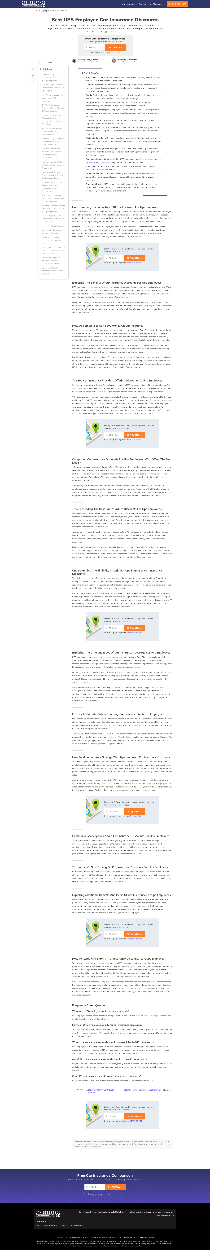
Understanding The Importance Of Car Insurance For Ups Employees (53, 77)
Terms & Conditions (142, 1237)
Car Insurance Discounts (57, 11)
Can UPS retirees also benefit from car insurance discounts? (52, 271)
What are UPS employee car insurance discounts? (53, 231)
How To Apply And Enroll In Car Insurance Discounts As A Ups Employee (53, 219)
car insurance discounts (97, 162)
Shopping (157, 4)
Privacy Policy (129, 1237)
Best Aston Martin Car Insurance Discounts (101, 1091)
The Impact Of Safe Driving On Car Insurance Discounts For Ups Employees (53, 198)
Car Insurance (128, 4)
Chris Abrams (132, 60)
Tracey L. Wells (92, 60)
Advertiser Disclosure (45, 62)
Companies (144, 4)
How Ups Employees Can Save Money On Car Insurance (52, 98)
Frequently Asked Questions (53, 226)
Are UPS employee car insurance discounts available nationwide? (51, 261)
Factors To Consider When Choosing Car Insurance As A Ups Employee (53, 165)
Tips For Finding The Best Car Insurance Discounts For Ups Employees (53, 131)
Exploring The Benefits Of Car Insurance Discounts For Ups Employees (53, 88)
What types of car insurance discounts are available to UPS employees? (53, 250)
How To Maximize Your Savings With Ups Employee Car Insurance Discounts (53, 175)
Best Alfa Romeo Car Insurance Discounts (143, 1090)
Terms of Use (115, 52)
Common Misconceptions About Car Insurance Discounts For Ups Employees (52, 186)
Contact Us (64, 1225)
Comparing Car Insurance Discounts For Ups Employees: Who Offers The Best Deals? (53, 119)
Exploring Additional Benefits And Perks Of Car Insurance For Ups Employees (53, 209)
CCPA (152, 1237)
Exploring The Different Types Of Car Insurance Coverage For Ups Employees (51, 153)
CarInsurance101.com (80, 1237)
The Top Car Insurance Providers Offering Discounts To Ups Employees (53, 108)
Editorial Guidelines (82, 1142)
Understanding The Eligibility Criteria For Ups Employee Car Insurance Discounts (53, 141)
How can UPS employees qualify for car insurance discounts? (52, 240)
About (38, 1225)
